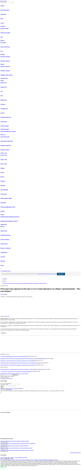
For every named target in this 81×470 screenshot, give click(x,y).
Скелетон (3, 256)
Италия (2, 176)
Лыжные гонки (4, 78)
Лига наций (3, 202)
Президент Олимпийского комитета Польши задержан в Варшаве (15, 441)
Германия (3, 181)
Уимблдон (3, 104)
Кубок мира (3, 42)
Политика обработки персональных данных (48, 459)
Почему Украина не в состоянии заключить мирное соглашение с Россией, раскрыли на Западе (21, 369)
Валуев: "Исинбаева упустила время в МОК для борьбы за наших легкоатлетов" (18, 443)
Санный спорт (4, 252)
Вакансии (18, 459)
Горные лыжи (4, 230)
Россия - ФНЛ (4, 159)
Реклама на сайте (29, 459)
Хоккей (2, 214)
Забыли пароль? (10, 388)
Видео (2, 18)
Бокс (2, 51)
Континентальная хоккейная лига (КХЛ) (10, 216)
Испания (2, 168)
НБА (2, 37)
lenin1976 (10, 389)
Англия (2, 172)
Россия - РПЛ (4, 155)
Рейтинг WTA (4, 87)
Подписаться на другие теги (7, 378)
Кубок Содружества (5, 46)
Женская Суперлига (5, 60)
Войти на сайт (4, 1)
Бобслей (2, 226)
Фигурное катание (5, 129)
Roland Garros (4, 100)
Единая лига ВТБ (5, 28)
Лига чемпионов (4, 189)
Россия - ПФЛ (4, 163)
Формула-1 (3, 134)
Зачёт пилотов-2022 (5, 136)
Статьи (2, 22)
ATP (2, 91)
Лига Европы (4, 194)
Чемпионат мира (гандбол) (7, 75)
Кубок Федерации (5, 125)
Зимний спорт (4, 224)
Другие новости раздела (75, 452)
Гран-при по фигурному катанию (8, 131)
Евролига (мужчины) (5, 32)
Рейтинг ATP (4, 82)
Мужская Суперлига (5, 56)
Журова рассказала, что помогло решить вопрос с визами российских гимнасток (18, 365)
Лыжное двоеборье (5, 239)
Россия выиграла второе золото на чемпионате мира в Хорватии (14, 445)
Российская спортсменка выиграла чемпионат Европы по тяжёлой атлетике (17, 450)
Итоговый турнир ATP (6, 117)
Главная (2, 5)
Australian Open (4, 108)
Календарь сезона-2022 (6, 145)
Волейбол (3, 54)
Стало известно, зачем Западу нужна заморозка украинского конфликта (16, 371)
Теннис (2, 80)
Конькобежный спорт (5, 235)
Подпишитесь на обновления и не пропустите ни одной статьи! (14, 373)
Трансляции (3, 14)
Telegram (14, 459)
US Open (2, 112)
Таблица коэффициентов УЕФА (8, 206)
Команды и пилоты (5, 149)
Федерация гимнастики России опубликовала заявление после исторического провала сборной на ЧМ (23, 358)
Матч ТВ (7, 316)
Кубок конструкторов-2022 (7, 141)
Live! (6, 153)
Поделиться (3, 332)
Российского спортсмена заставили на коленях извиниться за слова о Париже (17, 360)
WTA (2, 95)
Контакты (23, 459)
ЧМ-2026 (3, 211)
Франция (3, 185)
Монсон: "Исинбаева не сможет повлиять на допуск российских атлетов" (16, 447)
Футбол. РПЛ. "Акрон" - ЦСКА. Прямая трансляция (15, 457)
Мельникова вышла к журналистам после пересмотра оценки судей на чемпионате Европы (20, 362)
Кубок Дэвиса (4, 121)
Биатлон (2, 40)
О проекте (36, 459)
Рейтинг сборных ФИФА (6, 198)
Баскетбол (3, 26)
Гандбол (2, 64)
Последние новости (5, 10)
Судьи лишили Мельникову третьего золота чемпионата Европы (14, 356)
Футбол (2, 153)
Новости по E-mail (7, 459)
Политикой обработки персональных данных (46, 273)
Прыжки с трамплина (6, 248)
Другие (2, 265)
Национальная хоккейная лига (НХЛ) (9, 221)
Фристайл (3, 261)
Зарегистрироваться (18, 388)
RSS (1, 459)
